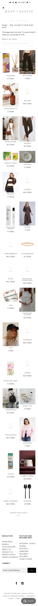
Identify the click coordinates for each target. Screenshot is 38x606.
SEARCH (5, 544)
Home (12, 20)
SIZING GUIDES (25, 559)
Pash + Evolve (22, 593)
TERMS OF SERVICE (10, 557)
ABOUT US (6, 549)
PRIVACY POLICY (9, 555)
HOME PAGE (7, 542)
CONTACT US (7, 552)
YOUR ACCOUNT (9, 547)
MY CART (24, 2)
